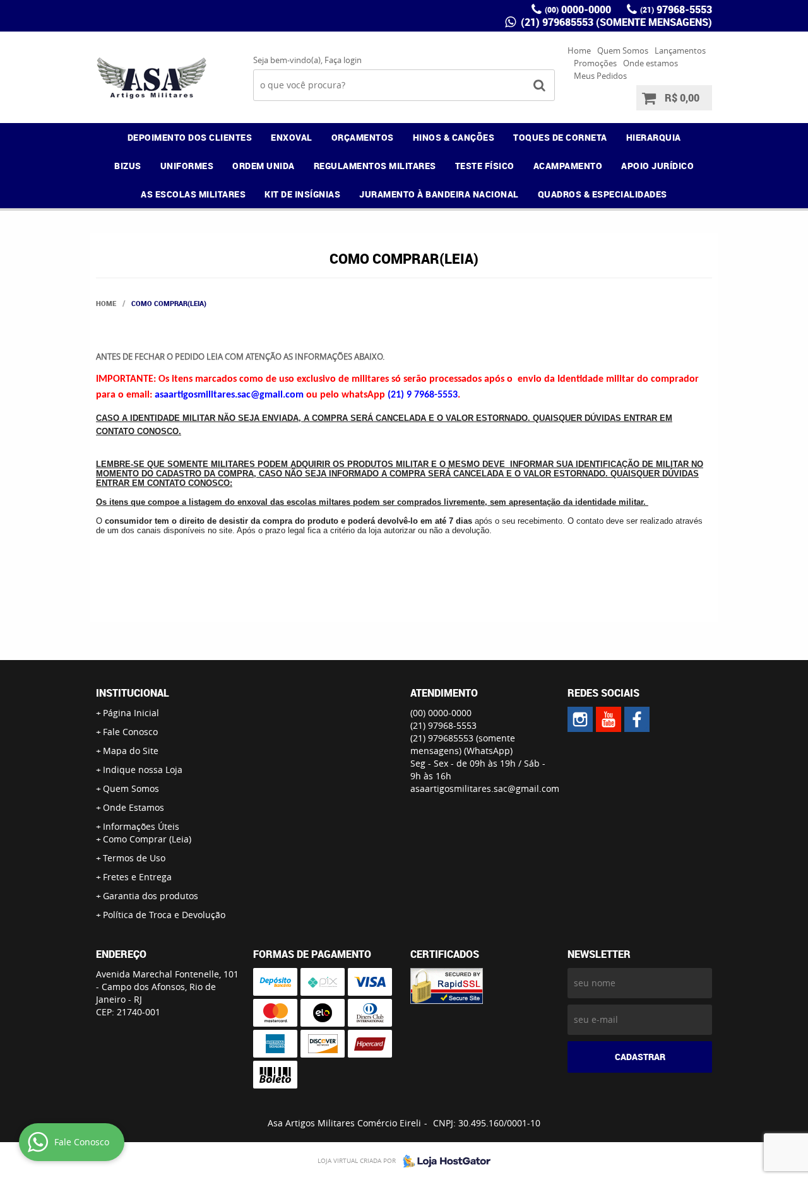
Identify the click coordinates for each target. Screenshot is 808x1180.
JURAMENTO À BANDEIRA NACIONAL (439, 194)
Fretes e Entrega (137, 877)
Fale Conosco (130, 732)
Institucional (132, 693)
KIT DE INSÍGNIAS (302, 194)
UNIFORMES (187, 166)
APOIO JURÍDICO (657, 166)
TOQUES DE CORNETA (560, 137)
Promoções (595, 63)
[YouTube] (608, 719)
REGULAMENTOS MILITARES (375, 166)
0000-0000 (578, 9)
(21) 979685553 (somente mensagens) (615, 22)
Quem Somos (622, 50)
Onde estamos (650, 63)
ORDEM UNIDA (263, 166)
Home (579, 50)
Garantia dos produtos (150, 896)
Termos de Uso (134, 858)
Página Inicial (131, 713)
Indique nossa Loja (142, 770)
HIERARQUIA (653, 137)
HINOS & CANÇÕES (454, 137)
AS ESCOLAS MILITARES (193, 194)
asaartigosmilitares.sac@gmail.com (484, 788)
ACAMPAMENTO (568, 166)
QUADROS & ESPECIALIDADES (602, 194)
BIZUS (127, 166)
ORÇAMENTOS (362, 137)
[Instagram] (580, 719)
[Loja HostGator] (443, 1161)
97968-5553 (676, 9)
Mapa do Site (130, 751)
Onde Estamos (133, 807)
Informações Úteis (141, 826)
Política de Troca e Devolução (164, 915)
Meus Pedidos (600, 75)
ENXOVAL (291, 137)
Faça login (343, 60)
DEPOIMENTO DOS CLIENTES (190, 137)
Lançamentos (680, 50)
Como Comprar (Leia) (147, 839)
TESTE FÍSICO (484, 166)
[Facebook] (637, 719)
